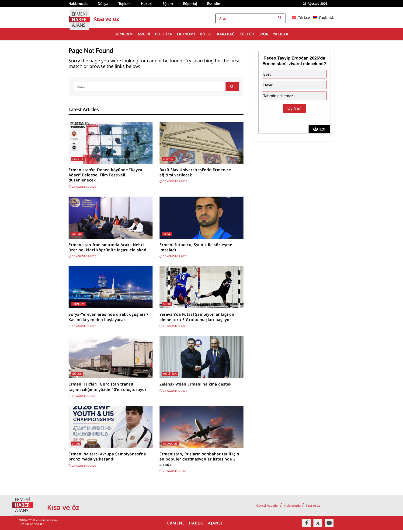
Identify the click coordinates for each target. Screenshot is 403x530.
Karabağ (226, 34)
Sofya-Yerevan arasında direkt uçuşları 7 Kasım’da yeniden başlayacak (109, 317)
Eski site (213, 3)
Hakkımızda (78, 3)
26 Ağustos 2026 (83, 187)
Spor (263, 34)
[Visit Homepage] (79, 17)
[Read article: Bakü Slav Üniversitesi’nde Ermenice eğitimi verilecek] (201, 143)
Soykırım (124, 34)
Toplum (124, 3)
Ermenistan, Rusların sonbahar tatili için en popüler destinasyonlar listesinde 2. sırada (199, 459)
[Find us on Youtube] (329, 523)
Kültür (247, 34)
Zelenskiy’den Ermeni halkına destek (196, 384)
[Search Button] (280, 17)
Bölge (206, 34)
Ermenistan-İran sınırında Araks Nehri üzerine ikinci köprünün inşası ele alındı (108, 247)
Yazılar (280, 34)
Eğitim (168, 3)
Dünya (103, 3)
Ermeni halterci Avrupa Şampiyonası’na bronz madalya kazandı (107, 456)
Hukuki (146, 3)
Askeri (144, 34)
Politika (163, 34)
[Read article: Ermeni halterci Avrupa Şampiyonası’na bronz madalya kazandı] (111, 427)
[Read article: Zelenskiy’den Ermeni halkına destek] (201, 357)
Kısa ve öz (313, 505)
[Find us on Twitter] (317, 523)
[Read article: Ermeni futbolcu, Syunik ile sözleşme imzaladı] (201, 218)
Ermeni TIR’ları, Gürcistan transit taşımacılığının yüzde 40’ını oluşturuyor (108, 387)
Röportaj (190, 3)
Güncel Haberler (267, 505)
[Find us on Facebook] (306, 523)
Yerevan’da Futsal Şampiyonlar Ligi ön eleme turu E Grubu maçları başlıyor (197, 317)
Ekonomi (186, 34)
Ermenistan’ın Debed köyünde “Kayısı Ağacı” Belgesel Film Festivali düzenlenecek (105, 175)
